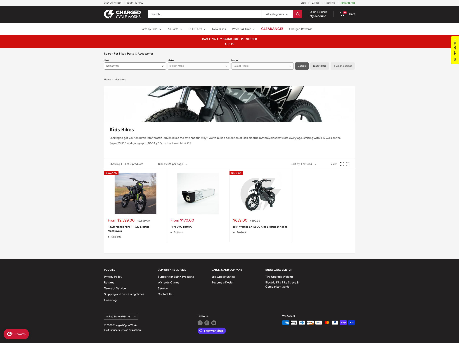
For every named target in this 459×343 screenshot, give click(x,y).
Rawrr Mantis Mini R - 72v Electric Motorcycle (128, 228)
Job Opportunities (223, 276)
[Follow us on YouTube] (213, 322)
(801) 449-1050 (135, 2)
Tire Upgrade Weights (279, 276)
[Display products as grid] (342, 164)
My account (317, 16)
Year (106, 60)
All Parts (173, 29)
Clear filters (319, 65)
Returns (109, 282)
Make (171, 60)
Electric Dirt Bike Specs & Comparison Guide (282, 284)
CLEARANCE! (272, 29)
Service (163, 288)
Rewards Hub (348, 2)
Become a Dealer (223, 282)
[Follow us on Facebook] (200, 322)
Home (107, 79)
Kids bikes (120, 79)
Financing (330, 2)
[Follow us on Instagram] (206, 322)
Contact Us (165, 294)
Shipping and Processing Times (124, 294)
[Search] (297, 14)
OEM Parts (195, 29)
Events (315, 2)
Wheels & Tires (241, 29)
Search (302, 65)
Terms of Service (115, 288)
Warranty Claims (168, 282)
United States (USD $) (118, 316)
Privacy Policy (113, 276)
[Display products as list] (347, 164)
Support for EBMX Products (176, 276)
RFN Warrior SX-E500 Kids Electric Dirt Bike (260, 226)
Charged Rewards (300, 29)
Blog (303, 2)
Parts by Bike (149, 29)
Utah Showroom (112, 2)
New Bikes (219, 29)
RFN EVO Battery (181, 226)
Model (234, 60)
